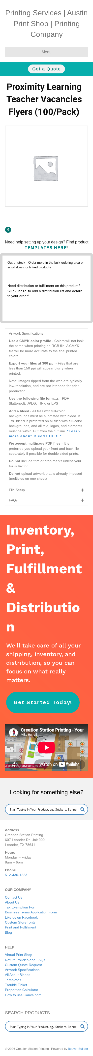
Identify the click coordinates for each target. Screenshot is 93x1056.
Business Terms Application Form (31, 912)
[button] (46, 333)
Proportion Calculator (21, 990)
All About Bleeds (17, 975)
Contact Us (13, 897)
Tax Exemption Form (21, 907)
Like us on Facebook (21, 917)
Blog (8, 932)
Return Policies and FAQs (25, 960)
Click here (17, 291)
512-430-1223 (16, 875)
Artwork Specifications (22, 970)
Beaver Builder (78, 1049)
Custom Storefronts (20, 922)
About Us (12, 902)
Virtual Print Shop (18, 955)
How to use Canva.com (23, 995)
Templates (13, 980)
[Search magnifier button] (82, 809)
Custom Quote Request (23, 965)
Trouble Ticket (16, 985)
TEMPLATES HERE (46, 248)
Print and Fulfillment (20, 927)
